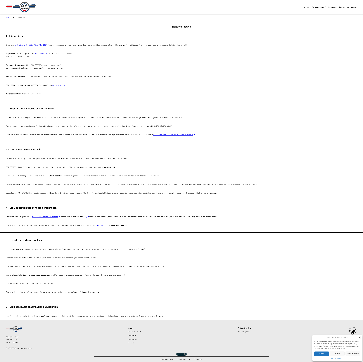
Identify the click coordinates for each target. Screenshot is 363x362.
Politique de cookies (336, 358)
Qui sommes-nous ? (134, 332)
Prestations (132, 335)
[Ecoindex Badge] (181, 355)
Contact (131, 343)
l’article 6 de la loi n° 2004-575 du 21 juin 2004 (31, 45)
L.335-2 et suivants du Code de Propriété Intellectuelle (173, 135)
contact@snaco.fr (41, 53)
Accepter (321, 353)
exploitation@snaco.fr (24, 348)
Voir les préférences (353, 353)
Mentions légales (243, 332)
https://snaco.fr (100, 225)
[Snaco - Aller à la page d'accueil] (21, 7)
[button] (359, 338)
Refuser (337, 353)
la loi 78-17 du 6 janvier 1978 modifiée (45, 217)
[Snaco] (14, 331)
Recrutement (132, 339)
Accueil (8, 17)
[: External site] (87, 217)
